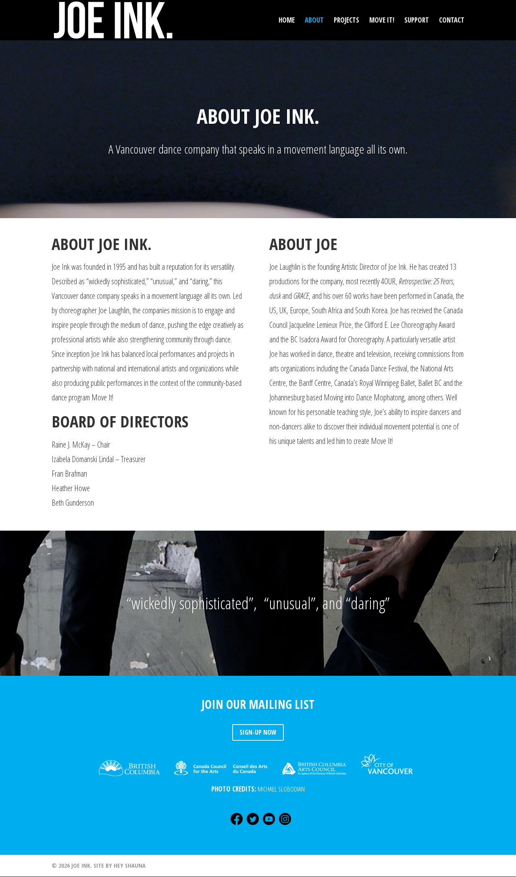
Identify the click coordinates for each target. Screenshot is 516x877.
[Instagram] (285, 825)
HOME (287, 21)
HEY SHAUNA (130, 865)
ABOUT (314, 21)
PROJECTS (346, 21)
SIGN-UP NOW (258, 732)
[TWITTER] (253, 825)
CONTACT (451, 21)
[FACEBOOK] (237, 825)
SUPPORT (416, 21)
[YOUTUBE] (269, 825)
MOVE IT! (381, 21)
